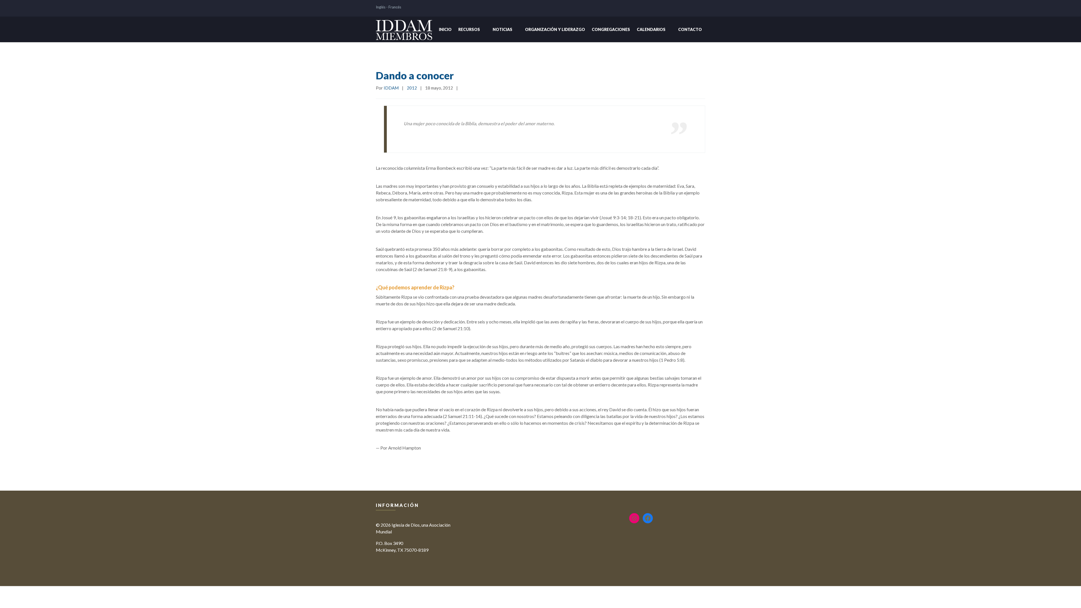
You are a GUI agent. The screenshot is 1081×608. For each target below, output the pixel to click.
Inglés (380, 7)
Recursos (469, 29)
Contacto (690, 29)
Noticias (502, 29)
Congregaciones (611, 29)
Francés (394, 7)
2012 (412, 87)
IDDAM (391, 87)
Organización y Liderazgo (555, 29)
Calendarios (651, 29)
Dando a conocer (415, 75)
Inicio (445, 29)
